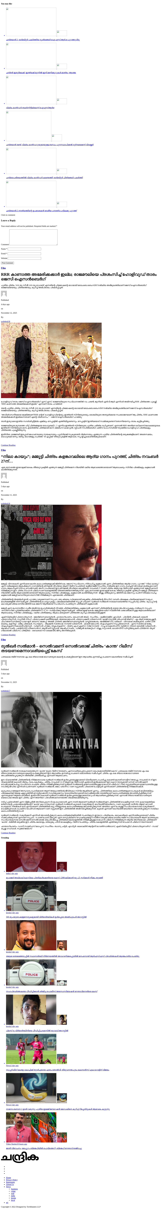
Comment (5, 244)
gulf (12, 1193)
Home (8, 1178)
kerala (13, 1198)
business (14, 1189)
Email (4, 253)
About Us (10, 1184)
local (13, 1200)
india (13, 1196)
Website (4, 258)
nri (7, 1202)
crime (13, 1191)
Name (4, 249)
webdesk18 (5, 321)
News (8, 1187)
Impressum (10, 1182)
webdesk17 (5, 691)
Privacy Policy (12, 1180)
